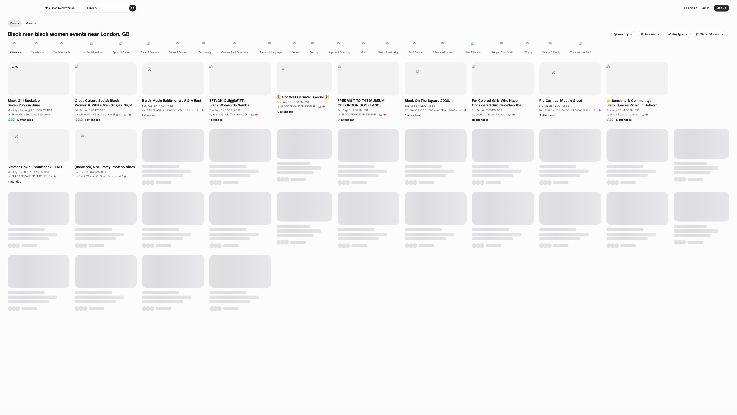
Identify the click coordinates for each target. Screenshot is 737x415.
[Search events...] (132, 8)
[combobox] (106, 8)
